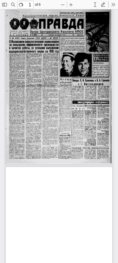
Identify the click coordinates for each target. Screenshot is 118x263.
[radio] (95, 5)
